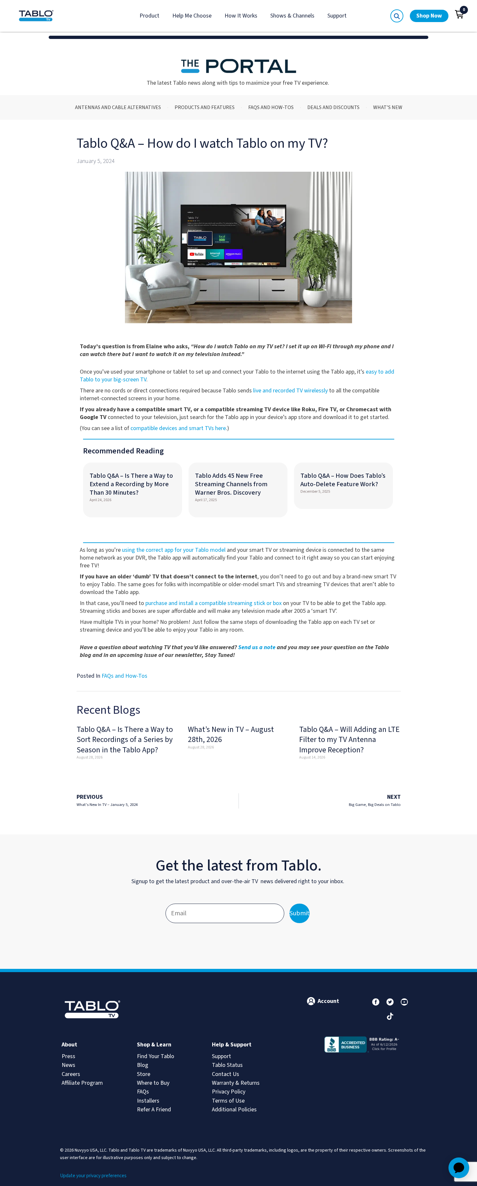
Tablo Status (227, 1065)
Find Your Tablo (155, 1056)
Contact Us (225, 1074)
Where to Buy (153, 1083)
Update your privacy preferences (93, 1175)
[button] (459, 14)
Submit (299, 913)
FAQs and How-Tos (271, 107)
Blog (142, 1065)
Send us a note (256, 647)
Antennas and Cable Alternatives (118, 107)
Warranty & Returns (236, 1083)
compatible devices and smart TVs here (178, 428)
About (69, 1045)
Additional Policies (234, 1110)
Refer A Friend (154, 1110)
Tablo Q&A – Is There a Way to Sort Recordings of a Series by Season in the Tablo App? (125, 739)
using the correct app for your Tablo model (174, 550)
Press (68, 1056)
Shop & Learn (154, 1045)
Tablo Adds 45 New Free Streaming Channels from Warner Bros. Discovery (231, 484)
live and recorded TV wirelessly (290, 391)
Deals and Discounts (333, 107)
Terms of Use (228, 1101)
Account (328, 1001)
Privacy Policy (228, 1092)
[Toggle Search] (396, 15)
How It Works (241, 16)
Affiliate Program (82, 1083)
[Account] (311, 1001)
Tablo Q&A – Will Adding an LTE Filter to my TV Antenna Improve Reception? (349, 739)
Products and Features (205, 107)
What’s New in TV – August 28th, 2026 (231, 734)
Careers (71, 1074)
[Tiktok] (390, 1016)
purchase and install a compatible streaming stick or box (213, 603)
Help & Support (231, 1045)
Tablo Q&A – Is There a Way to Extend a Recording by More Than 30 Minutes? (131, 484)
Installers (148, 1101)
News (68, 1065)
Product (149, 16)
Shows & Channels (292, 16)
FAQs (143, 1092)
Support (337, 16)
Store (143, 1074)
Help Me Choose (192, 16)
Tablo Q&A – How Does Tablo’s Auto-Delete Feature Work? (342, 480)
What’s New (387, 107)
